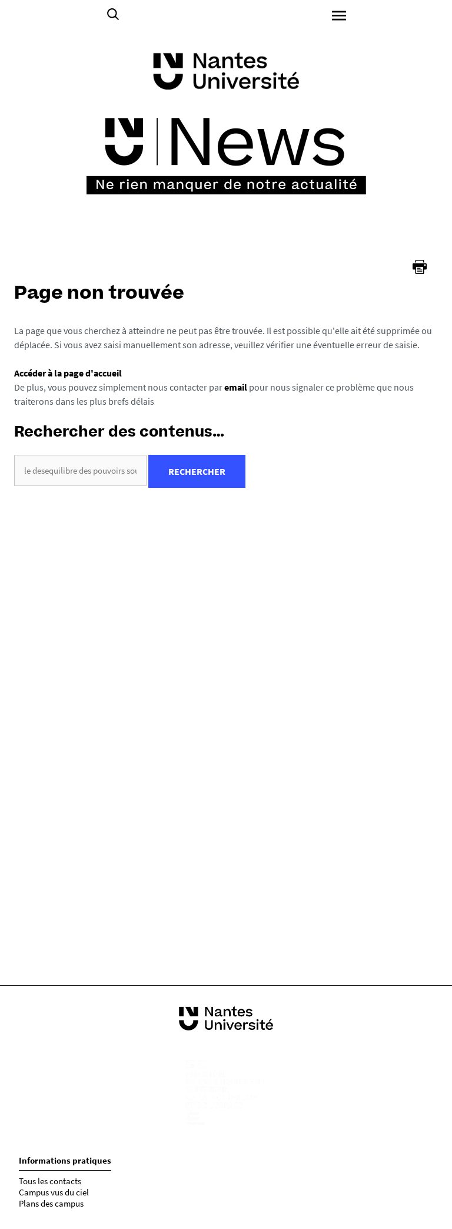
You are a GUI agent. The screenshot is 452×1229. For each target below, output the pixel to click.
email (235, 387)
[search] (80, 470)
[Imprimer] (419, 267)
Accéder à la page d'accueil (68, 373)
